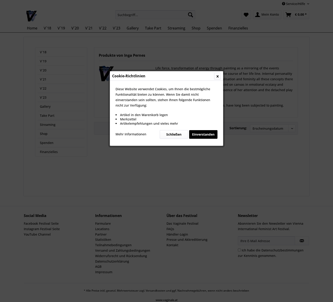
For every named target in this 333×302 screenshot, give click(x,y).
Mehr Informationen (131, 134)
